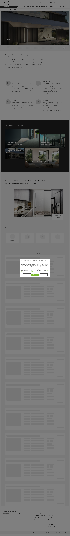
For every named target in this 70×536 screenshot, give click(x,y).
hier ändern (46, 269)
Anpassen (43, 274)
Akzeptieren (35, 274)
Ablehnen (26, 274)
